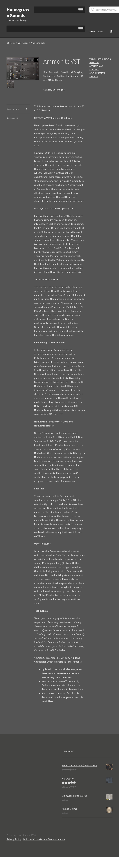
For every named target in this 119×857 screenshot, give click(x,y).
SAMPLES (93, 76)
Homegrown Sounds (18, 12)
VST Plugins (23, 42)
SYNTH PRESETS (97, 73)
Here (80, 689)
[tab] (18, 109)
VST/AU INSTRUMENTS (100, 59)
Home (12, 42)
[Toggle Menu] (80, 9)
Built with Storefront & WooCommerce (44, 839)
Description (13, 108)
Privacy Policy (14, 839)
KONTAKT (94, 69)
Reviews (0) (12, 118)
